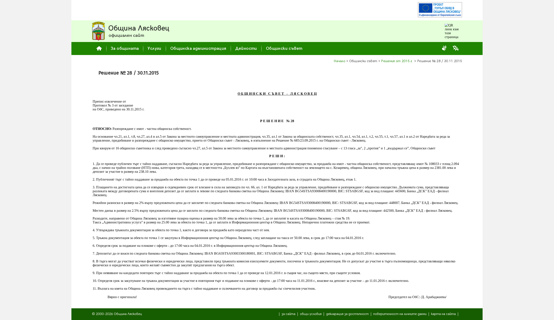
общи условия (311, 314)
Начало (339, 61)
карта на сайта (443, 314)
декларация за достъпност (347, 314)
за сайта (288, 314)
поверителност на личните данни (400, 314)
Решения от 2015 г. (397, 61)
